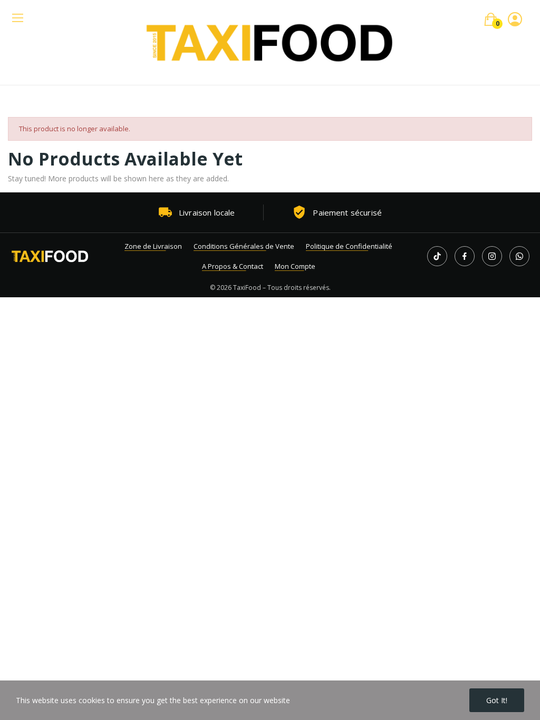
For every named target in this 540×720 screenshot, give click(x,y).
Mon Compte (295, 266)
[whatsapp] (519, 256)
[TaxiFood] (50, 256)
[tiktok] (437, 256)
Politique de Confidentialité (349, 246)
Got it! (496, 700)
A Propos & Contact (232, 266)
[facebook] (464, 256)
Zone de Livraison (153, 246)
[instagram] (492, 256)
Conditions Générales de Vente (244, 246)
